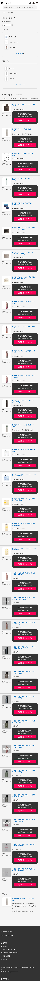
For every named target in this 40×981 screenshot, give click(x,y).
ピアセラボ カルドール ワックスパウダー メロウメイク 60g (23, 277)
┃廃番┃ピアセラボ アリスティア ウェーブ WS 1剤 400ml (23, 845)
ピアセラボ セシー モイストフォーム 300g (23, 179)
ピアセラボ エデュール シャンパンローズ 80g (24, 302)
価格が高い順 (34, 98)
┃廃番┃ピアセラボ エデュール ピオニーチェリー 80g (23, 746)
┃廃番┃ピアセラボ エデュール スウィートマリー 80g (23, 672)
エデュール (12, 47)
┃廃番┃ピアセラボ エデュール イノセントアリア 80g (23, 647)
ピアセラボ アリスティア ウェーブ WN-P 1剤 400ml (24, 524)
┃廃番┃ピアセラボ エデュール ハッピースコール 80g (23, 721)
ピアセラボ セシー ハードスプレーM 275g (23, 425)
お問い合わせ (5, 959)
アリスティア (12, 37)
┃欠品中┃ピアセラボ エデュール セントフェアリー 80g (23, 573)
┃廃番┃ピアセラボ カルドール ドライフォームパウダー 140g (23, 598)
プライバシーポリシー (8, 949)
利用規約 (4, 946)
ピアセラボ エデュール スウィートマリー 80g (23, 327)
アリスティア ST (13, 42)
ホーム (3, 12)
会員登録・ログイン (25, 120)
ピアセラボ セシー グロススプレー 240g (22, 129)
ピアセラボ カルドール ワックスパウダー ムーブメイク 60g (23, 253)
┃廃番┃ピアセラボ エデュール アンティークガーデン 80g (23, 820)
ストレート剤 (13, 73)
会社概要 (4, 943)
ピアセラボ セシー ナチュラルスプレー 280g (23, 154)
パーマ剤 (11, 68)
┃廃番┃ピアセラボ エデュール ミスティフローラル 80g (23, 795)
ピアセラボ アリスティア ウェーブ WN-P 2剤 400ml (24, 549)
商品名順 (4, 98)
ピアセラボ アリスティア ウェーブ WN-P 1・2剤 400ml (24, 499)
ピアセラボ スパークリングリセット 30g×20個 (23, 203)
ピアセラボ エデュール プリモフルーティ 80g (23, 351)
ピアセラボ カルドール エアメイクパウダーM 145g (23, 401)
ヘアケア (11, 79)
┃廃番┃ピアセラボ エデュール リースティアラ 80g (23, 623)
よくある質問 (5, 956)
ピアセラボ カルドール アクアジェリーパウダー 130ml (23, 105)
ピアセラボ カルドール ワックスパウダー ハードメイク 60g (23, 228)
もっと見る (19, 53)
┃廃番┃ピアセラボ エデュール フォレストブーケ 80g (23, 771)
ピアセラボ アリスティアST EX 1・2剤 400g (23, 450)
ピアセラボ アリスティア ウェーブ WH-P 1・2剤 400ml (24, 475)
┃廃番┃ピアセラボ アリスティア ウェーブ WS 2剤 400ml (23, 869)
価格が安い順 (23, 98)
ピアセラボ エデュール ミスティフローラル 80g (23, 376)
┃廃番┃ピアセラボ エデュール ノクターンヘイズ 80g (23, 697)
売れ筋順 (13, 98)
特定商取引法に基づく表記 (9, 953)
